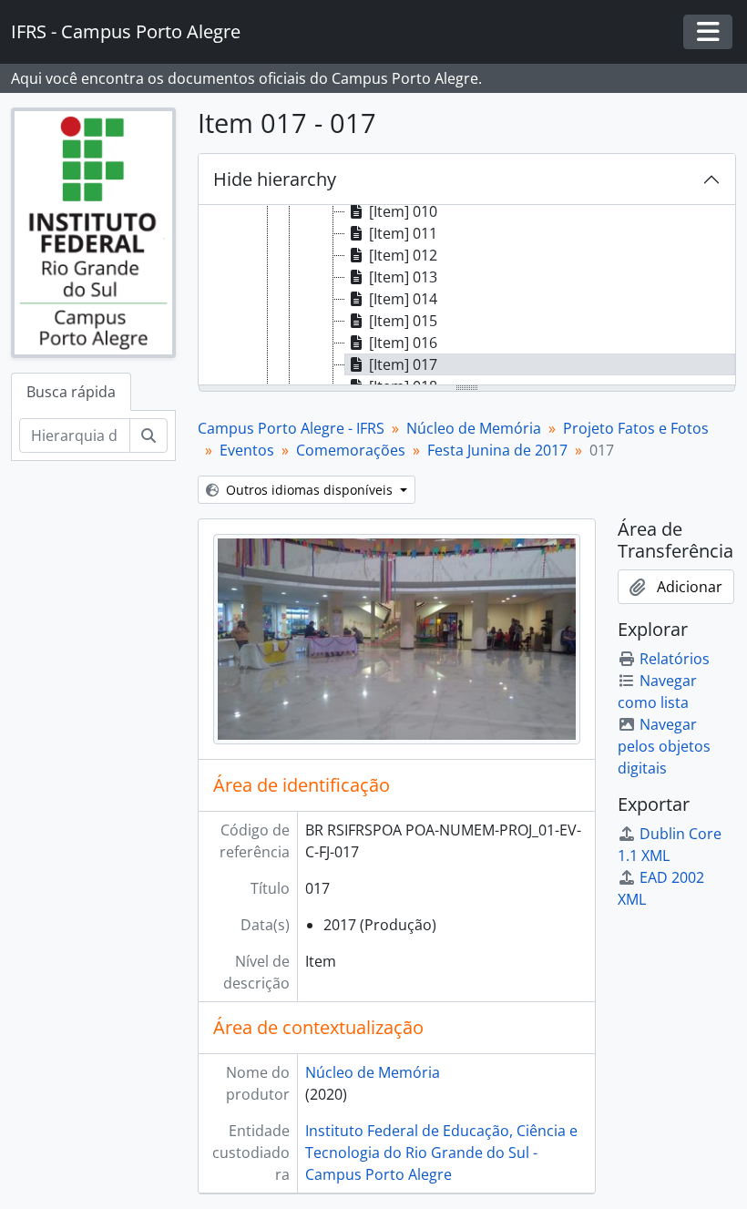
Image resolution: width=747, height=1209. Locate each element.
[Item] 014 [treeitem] (403, 299)
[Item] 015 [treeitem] (403, 321)
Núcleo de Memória (473, 428)
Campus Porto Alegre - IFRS (291, 428)
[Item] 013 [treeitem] (403, 277)
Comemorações (350, 450)
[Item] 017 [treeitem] (403, 364)
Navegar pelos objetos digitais (664, 746)
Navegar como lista (657, 691)
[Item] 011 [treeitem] (403, 233)
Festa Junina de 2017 (497, 450)
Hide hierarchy (274, 179)
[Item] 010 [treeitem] (403, 211)
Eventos (247, 450)
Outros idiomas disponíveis (309, 489)
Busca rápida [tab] (71, 392)
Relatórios (675, 659)
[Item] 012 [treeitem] (403, 255)
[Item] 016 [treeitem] (403, 343)
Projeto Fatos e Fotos (636, 428)
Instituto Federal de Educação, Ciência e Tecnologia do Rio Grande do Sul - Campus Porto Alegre (441, 1152)
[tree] (467, 296)
